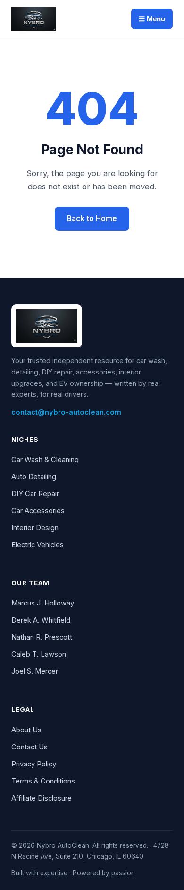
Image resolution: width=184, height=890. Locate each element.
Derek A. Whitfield (40, 620)
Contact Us (29, 747)
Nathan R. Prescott (41, 637)
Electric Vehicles (37, 545)
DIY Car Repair (35, 494)
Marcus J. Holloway (42, 603)
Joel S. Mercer (34, 671)
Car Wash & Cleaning (45, 459)
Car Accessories (38, 511)
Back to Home (92, 218)
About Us (26, 730)
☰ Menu (152, 19)
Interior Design (35, 528)
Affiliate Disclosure (41, 798)
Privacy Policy (33, 764)
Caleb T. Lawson (38, 654)
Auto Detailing (33, 476)
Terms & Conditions (43, 781)
